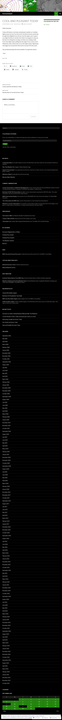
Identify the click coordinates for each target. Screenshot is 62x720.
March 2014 (5, 613)
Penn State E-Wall (7, 215)
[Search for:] (31, 128)
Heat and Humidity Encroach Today (11, 325)
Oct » (57, 711)
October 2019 (6, 428)
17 (39, 704)
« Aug (4, 711)
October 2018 (6, 463)
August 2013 (5, 634)
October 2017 (6, 498)
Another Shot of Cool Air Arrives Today (13, 91)
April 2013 (5, 640)
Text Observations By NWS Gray (10, 200)
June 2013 (5, 637)
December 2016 (6, 527)
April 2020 (5, 411)
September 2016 (6, 535)
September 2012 (6, 660)
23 (31, 706)
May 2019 (4, 443)
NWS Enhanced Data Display (9, 196)
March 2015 (5, 579)
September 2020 (6, 396)
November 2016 (6, 529)
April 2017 (5, 515)
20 (6, 706)
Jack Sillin (18, 24)
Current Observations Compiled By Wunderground (15, 187)
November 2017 (6, 495)
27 (6, 708)
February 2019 (6, 451)
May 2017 (4, 512)
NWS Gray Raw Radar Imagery (10, 298)
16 (31, 704)
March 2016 (5, 553)
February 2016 (6, 556)
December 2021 (6, 353)
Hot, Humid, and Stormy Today (10, 322)
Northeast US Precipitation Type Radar (12, 295)
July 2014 (4, 602)
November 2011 (6, 680)
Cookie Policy (31, 717)
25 (47, 706)
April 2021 (5, 376)
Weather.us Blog (6, 174)
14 (14, 704)
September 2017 (6, 500)
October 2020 (6, 393)
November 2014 (6, 590)
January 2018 (5, 489)
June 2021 (5, 370)
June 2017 (5, 509)
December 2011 (6, 677)
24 (39, 706)
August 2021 (5, 364)
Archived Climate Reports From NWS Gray (13, 278)
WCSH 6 (4, 243)
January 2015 (5, 584)
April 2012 (5, 666)
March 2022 (5, 344)
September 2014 (6, 596)
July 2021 (4, 367)
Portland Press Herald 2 (8, 237)
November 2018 (6, 460)
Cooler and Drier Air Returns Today (11, 85)
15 (22, 704)
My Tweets (46, 24)
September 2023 (6, 335)
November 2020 (6, 390)
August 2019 (5, 434)
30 (31, 708)
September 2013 (6, 631)
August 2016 (5, 538)
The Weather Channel (8, 240)
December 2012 (6, 651)
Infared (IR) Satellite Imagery (9, 293)
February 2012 (6, 671)
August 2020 (5, 399)
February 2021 (6, 382)
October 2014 (6, 593)
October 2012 (6, 657)
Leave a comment (27, 24)
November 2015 (6, 564)
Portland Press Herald (7, 234)
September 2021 (6, 361)
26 (55, 706)
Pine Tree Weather (7, 167)
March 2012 (5, 668)
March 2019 (5, 448)
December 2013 (6, 622)
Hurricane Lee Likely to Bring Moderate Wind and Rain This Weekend (19, 313)
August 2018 (5, 469)
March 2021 (5, 379)
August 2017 (5, 503)
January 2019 (5, 454)
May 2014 (4, 608)
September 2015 (6, 570)
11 (47, 701)
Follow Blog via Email (9, 134)
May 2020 (4, 408)
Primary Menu (60, 14)
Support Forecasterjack (8, 170)
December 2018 (6, 457)
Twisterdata (5, 221)
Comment (33, 116)
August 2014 (5, 599)
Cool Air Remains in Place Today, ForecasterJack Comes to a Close (19, 316)
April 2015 (5, 576)
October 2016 (6, 532)
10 (39, 701)
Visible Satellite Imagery (8, 301)
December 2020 (6, 388)
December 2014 (6, 587)
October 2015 (6, 567)
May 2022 (4, 338)
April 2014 (5, 611)
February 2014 (6, 616)
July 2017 (4, 506)
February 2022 (6, 347)
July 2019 (4, 437)
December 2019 (6, 422)
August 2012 (5, 663)
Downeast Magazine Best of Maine (11, 232)
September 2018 (6, 466)
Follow (5, 144)
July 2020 (4, 402)
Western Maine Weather (8, 177)
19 (55, 704)
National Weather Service (8, 267)
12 (55, 701)
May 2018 (4, 477)
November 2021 (6, 356)
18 (47, 704)
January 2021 (5, 385)
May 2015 (4, 573)
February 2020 (6, 416)
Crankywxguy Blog (7, 162)
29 (22, 708)
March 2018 (5, 483)
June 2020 (5, 405)
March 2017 (5, 518)
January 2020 (5, 419)
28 (14, 708)
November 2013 (6, 625)
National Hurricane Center (9, 264)
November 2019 (6, 425)
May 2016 (4, 547)
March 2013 (5, 642)
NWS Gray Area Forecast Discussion (11, 254)
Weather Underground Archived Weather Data (14, 281)
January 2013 (5, 648)
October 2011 (6, 683)
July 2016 (4, 541)
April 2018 (5, 480)
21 (14, 706)
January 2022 (5, 350)
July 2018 (4, 472)
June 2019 (5, 440)
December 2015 (6, 561)
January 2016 (5, 558)
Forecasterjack (7, 14)
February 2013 (6, 645)
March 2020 (5, 414)
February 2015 (6, 582)
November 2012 (6, 654)
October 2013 (6, 628)
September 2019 (6, 431)
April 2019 (5, 445)
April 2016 (5, 550)
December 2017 (6, 492)
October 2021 (6, 359)
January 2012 (5, 674)
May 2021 (4, 373)
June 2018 (5, 474)
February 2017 (6, 521)
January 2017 (5, 524)
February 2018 (6, 486)
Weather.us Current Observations (11, 203)
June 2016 (5, 544)
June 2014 (5, 605)
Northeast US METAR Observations (11, 192)
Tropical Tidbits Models (8, 218)
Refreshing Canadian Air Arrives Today (12, 319)
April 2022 (5, 341)
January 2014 (5, 619)
